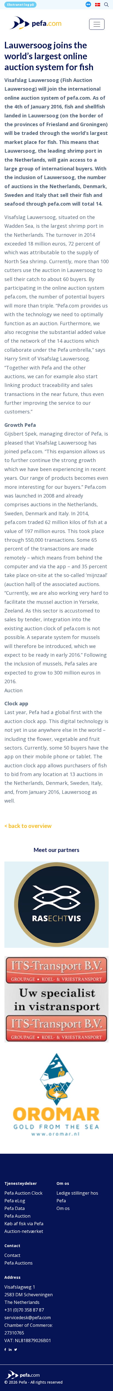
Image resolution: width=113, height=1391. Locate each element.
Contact (12, 1255)
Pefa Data (14, 1208)
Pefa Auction (17, 1216)
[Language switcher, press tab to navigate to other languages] (97, 4)
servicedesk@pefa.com (27, 1318)
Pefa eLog (14, 1201)
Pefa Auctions (18, 1263)
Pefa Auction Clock (23, 1193)
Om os (63, 1208)
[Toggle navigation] (96, 24)
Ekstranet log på (20, 4)
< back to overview (28, 825)
